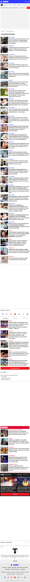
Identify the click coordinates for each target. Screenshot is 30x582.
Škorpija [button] (23, 545)
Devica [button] (16, 545)
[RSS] (23, 314)
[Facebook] (3, 314)
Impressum (13, 572)
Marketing (3, 572)
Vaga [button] (20, 545)
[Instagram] (7, 314)
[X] (11, 314)
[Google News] (27, 314)
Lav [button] (13, 545)
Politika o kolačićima (20, 572)
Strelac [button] (27, 545)
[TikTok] (19, 314)
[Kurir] (4, 2)
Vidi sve (15, 494)
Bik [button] (4, 545)
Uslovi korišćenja (19, 574)
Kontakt (8, 572)
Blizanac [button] (7, 545)
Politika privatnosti (11, 574)
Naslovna (3, 31)
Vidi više (15, 561)
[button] (28, 542)
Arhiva (27, 572)
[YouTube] (15, 314)
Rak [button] (11, 545)
